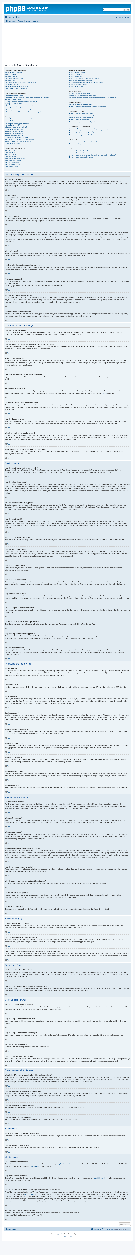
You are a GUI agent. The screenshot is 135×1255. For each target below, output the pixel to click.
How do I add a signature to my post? (17, 123)
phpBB (104, 393)
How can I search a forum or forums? (81, 113)
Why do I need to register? (13, 72)
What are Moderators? (76, 74)
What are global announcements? (15, 158)
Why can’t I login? (10, 80)
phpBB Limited (64, 1164)
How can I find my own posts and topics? (82, 122)
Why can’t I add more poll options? (16, 127)
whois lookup (29, 1194)
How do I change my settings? (14, 95)
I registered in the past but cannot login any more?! (21, 82)
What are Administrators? (77, 72)
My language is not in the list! (14, 104)
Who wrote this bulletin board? (78, 151)
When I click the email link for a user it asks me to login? (23, 112)
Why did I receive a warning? (14, 135)
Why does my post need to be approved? (18, 141)
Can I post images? (11, 156)
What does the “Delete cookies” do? (16, 88)
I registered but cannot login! (14, 78)
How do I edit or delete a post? (14, 121)
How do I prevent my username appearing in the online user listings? (27, 97)
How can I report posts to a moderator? (17, 137)
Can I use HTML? (10, 152)
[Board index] (15, 8)
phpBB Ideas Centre (101, 1178)
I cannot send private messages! (79, 93)
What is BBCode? (10, 150)
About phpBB (34, 1166)
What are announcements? (13, 160)
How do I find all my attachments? (79, 144)
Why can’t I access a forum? (14, 131)
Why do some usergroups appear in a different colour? (86, 82)
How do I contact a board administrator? (81, 157)
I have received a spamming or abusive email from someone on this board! (92, 97)
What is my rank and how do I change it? (18, 110)
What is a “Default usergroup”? (78, 84)
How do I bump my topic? (13, 143)
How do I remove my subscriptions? (80, 135)
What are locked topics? (12, 164)
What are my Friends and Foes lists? (80, 104)
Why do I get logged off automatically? (17, 86)
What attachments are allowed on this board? (83, 142)
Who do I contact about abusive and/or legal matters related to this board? (92, 155)
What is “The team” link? (76, 86)
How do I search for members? (79, 120)
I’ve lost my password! (12, 84)
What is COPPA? (10, 74)
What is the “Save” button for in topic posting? (19, 139)
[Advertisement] (67, 43)
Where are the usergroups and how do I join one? (84, 78)
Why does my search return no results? (81, 116)
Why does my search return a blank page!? (82, 118)
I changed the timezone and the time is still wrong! (21, 102)
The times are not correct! (13, 99)
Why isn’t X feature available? (78, 153)
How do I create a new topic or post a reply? (19, 119)
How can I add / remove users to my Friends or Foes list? (87, 106)
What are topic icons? (12, 166)
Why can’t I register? (11, 76)
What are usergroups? (76, 76)
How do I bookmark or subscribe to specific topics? (85, 131)
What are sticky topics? (12, 162)
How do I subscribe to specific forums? (81, 133)
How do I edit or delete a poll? (14, 129)
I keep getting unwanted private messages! (82, 95)
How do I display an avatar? (14, 108)
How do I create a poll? (12, 125)
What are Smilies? (10, 154)
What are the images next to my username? (19, 106)
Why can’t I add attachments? (14, 133)
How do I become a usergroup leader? (81, 80)
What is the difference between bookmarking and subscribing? (88, 129)
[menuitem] (17, 17)
